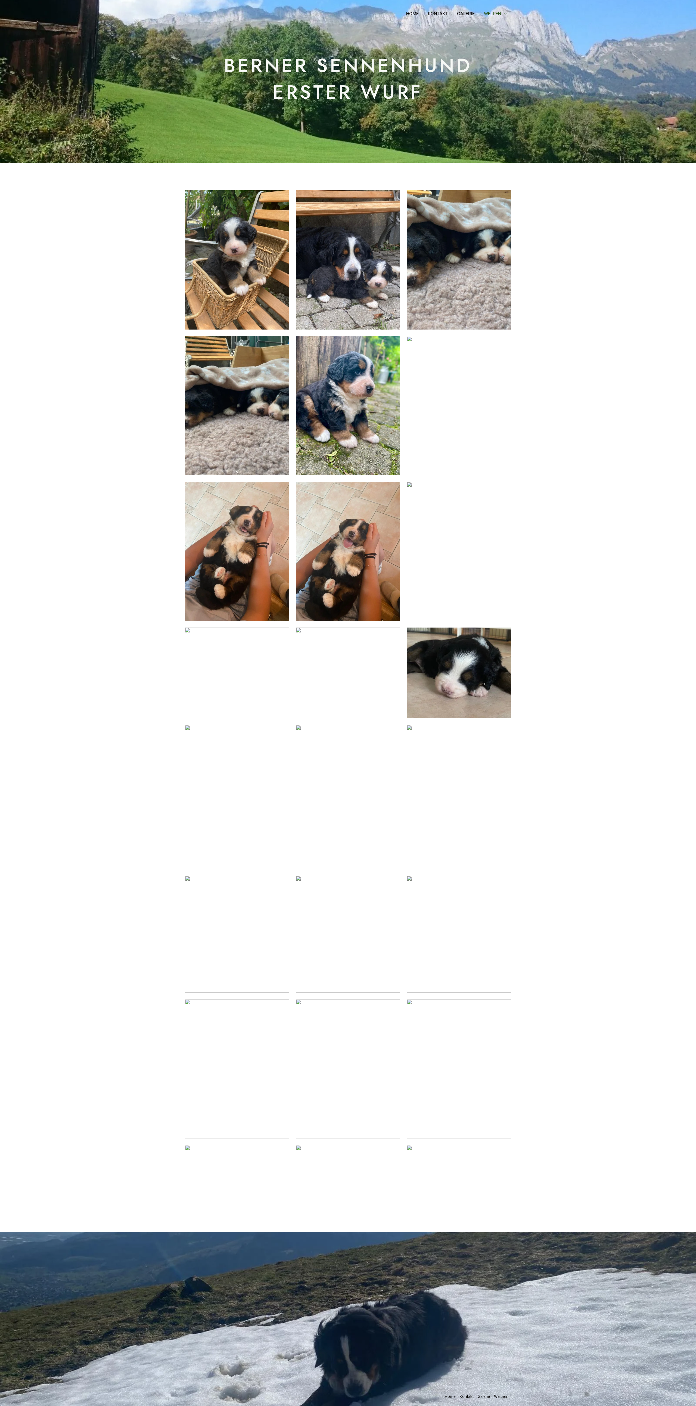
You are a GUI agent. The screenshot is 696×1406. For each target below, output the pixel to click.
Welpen (492, 13)
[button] (504, 13)
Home (412, 13)
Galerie (466, 13)
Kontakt (438, 13)
